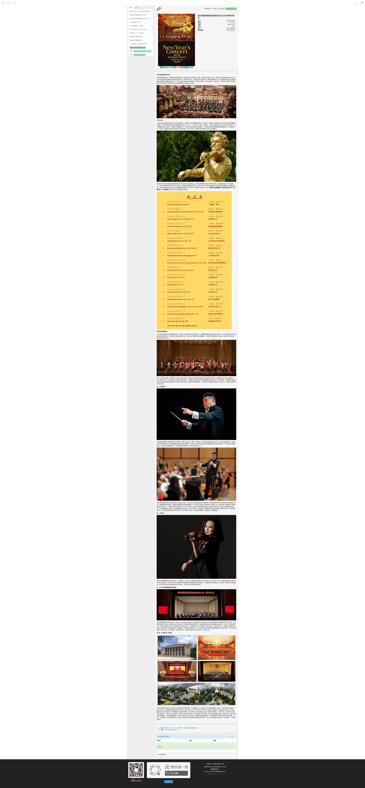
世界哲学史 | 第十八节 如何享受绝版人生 (140, 11)
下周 (140, 47)
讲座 (141, 54)
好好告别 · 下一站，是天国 (136, 33)
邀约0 (224, 9)
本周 (137, 47)
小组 (9, 3)
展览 (138, 54)
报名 (150, 51)
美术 (147, 51)
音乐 (144, 51)
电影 (141, 51)
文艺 (135, 51)
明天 (134, 47)
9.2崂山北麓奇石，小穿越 (136, 26)
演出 (135, 54)
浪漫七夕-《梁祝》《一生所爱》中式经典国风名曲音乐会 (181, 728)
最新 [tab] (131, 7)
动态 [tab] (136, 7)
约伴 (14, 3)
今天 (131, 47)
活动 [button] (3, 3)
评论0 (217, 9)
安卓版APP (168, 782)
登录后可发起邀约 (231, 9)
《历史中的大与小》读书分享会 (138, 29)
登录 (362, 3)
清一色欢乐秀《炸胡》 (171, 730)
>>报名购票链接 (230, 30)
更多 (144, 47)
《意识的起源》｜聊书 (135, 22)
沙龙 (144, 54)
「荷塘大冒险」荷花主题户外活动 (138, 44)
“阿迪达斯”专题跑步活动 (136, 36)
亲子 (138, 51)
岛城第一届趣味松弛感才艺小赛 (138, 15)
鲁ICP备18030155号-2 (215, 774)
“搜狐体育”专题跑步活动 (136, 40)
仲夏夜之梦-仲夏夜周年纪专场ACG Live (140, 18)
